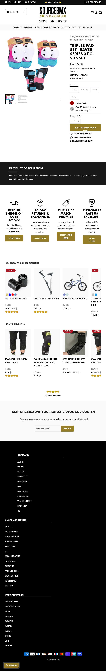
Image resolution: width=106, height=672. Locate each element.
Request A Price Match (66, 236)
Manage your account (12, 556)
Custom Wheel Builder (12, 606)
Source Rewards (10, 561)
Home (72, 36)
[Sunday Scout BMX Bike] (75, 282)
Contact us (9, 526)
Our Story (20, 466)
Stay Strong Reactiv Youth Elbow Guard (74, 361)
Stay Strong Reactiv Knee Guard (16, 361)
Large (95, 89)
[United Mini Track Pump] (47, 282)
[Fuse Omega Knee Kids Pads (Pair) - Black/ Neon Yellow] (47, 343)
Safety (74, 27)
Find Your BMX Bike (11, 531)
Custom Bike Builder (12, 601)
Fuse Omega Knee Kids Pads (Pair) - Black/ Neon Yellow (45, 362)
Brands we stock (23, 491)
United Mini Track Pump (46, 298)
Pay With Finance (10, 580)
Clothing (8, 635)
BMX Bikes (17, 27)
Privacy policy (22, 506)
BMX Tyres (8, 626)
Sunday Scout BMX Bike (75, 298)
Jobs (18, 511)
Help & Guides (62, 21)
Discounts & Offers (11, 576)
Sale (79, 27)
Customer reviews (23, 496)
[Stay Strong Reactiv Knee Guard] (18, 343)
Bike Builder (87, 27)
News (19, 486)
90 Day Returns (10, 546)
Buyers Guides (9, 566)
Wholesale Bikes (22, 476)
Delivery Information (12, 536)
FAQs (6, 551)
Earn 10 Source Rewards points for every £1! (86, 109)
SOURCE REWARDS (95, 2)
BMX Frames (27, 27)
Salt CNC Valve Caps (16, 298)
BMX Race (56, 27)
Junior (74, 97)
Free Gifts (20, 471)
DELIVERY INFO (14, 238)
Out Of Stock (81, 103)
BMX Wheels (38, 27)
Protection (9, 645)
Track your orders (11, 541)
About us (20, 462)
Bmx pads (79, 36)
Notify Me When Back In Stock (85, 128)
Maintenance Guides (11, 571)
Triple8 (86, 36)
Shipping (83, 68)
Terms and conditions (24, 501)
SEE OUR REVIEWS (92, 240)
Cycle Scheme (9, 585)
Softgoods (66, 27)
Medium (84, 89)
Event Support (22, 481)
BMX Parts (47, 27)
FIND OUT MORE (40, 238)
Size (72, 84)
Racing (52, 21)
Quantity (76, 116)
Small (74, 89)
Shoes (7, 641)
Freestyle (42, 21)
